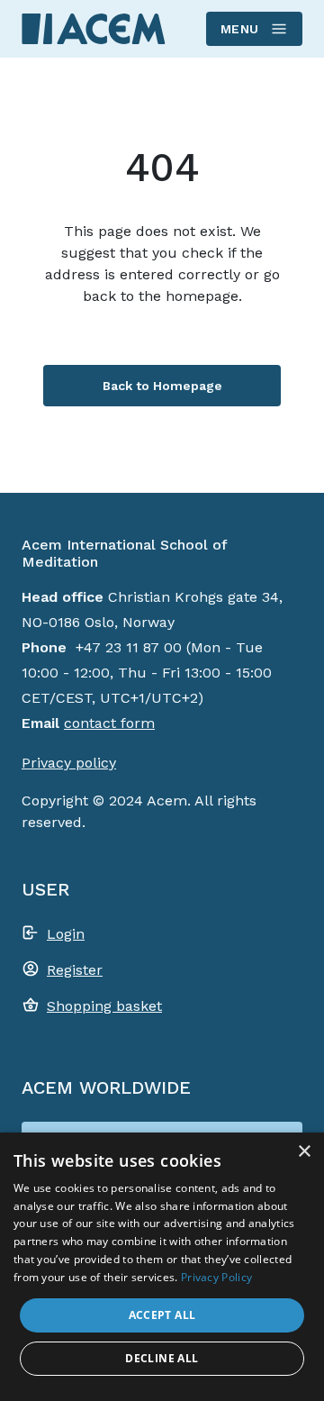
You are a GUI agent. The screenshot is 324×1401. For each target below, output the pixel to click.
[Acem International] (94, 28)
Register (75, 969)
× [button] (303, 1152)
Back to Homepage (162, 385)
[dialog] (162, 1267)
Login (66, 933)
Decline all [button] (161, 1358)
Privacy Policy (216, 1277)
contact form (109, 723)
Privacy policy (69, 762)
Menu (239, 29)
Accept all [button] (162, 1315)
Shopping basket (104, 1005)
